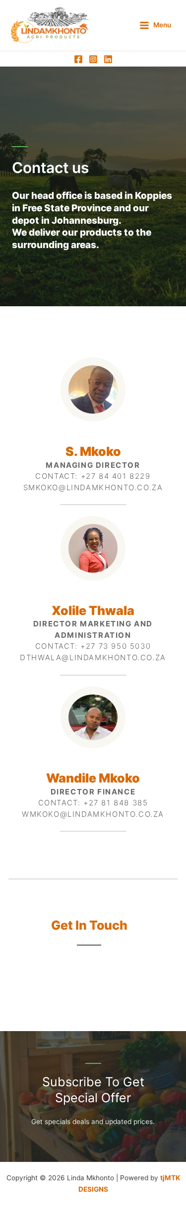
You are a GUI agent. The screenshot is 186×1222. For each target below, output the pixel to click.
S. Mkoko (93, 451)
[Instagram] (93, 59)
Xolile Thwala (93, 610)
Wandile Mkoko (93, 778)
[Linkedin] (108, 59)
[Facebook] (78, 59)
